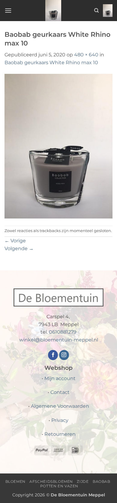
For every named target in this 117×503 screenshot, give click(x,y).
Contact (60, 392)
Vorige (15, 241)
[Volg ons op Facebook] (53, 355)
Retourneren (60, 434)
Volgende (19, 248)
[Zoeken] (96, 10)
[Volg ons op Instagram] (64, 355)
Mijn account (60, 378)
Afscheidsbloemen (51, 481)
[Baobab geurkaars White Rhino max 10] (58, 146)
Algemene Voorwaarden (60, 406)
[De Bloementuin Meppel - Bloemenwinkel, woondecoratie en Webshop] (53, 10)
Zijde (82, 481)
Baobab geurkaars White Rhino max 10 (51, 62)
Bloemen (15, 481)
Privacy (59, 420)
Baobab (101, 481)
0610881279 (62, 332)
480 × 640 (86, 55)
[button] (8, 10)
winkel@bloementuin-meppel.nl (58, 340)
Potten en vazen (59, 486)
